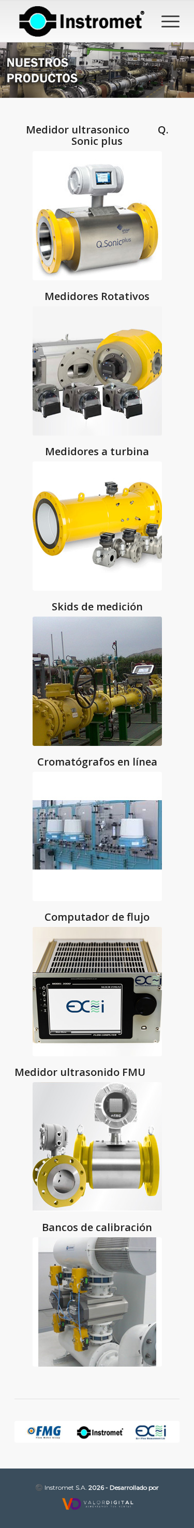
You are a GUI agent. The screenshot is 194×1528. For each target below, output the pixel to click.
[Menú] (165, 21)
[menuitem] (165, 21)
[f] (97, 836)
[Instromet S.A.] (80, 21)
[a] (97, 526)
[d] (97, 1146)
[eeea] (97, 681)
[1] (97, 1302)
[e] (97, 991)
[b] (97, 371)
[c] (97, 215)
